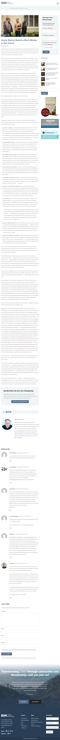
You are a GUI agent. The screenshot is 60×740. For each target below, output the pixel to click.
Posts (8, 8)
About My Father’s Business (20, 432)
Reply (10, 461)
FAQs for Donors (30, 694)
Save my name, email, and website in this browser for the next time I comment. (19, 649)
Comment (3, 611)
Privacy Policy (24, 726)
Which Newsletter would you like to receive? (49, 43)
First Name (47, 28)
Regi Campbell (6, 46)
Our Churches (24, 718)
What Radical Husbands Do (37, 722)
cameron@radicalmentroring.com (26, 525)
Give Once (23, 701)
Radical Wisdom (29, 434)
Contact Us (23, 727)
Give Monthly (35, 701)
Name (2, 628)
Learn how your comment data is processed (27, 658)
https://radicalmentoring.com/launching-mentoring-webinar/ (21, 479)
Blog (22, 724)
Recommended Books (35, 726)
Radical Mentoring (4, 8)
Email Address (48, 35)
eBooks (32, 724)
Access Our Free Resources (20, 401)
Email (2, 635)
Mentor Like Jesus (30, 432)
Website (3, 642)
